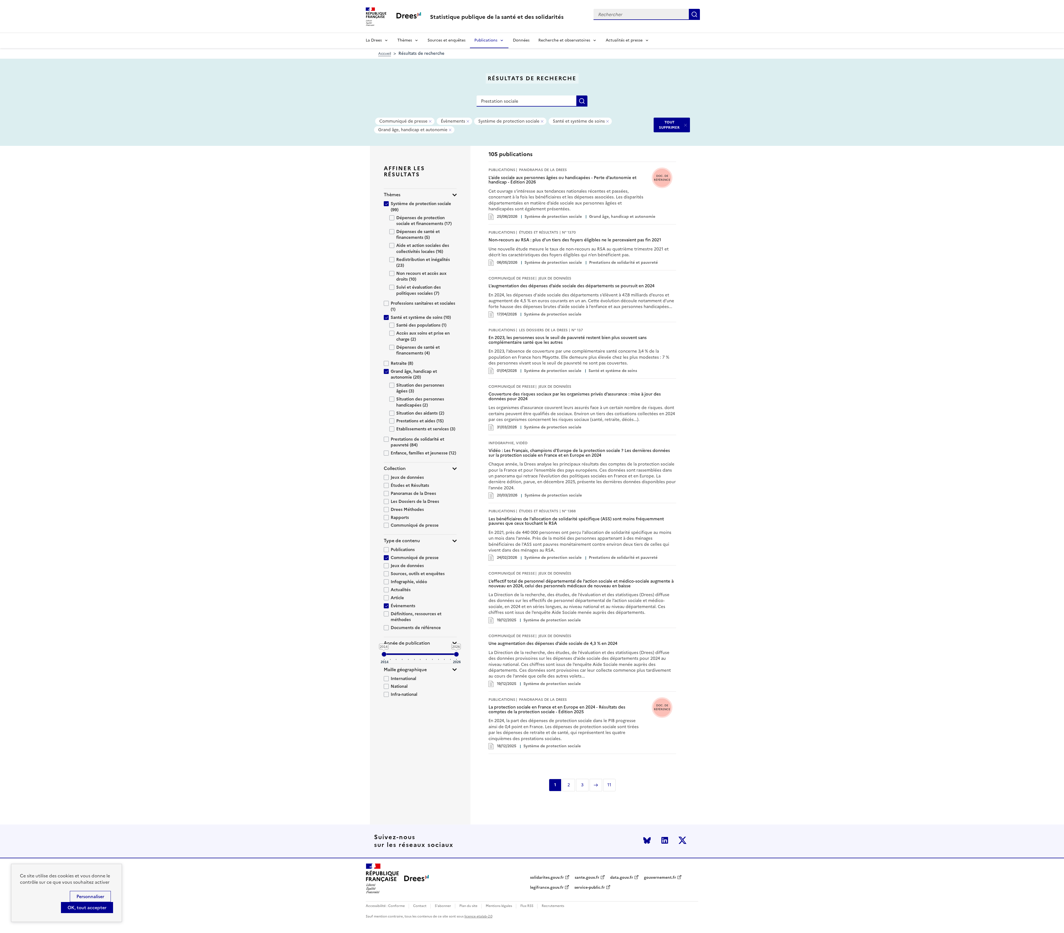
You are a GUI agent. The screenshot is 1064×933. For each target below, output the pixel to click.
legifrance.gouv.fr (547, 887)
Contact (419, 906)
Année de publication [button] (407, 643)
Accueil (384, 53)
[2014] (384, 654)
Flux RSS (526, 906)
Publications (485, 40)
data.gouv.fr (621, 877)
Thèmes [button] (392, 195)
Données (521, 40)
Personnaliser (90, 896)
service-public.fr (589, 887)
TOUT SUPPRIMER (669, 125)
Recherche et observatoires (564, 40)
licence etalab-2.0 (478, 916)
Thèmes (404, 40)
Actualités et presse (624, 40)
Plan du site (468, 906)
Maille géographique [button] (405, 669)
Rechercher (694, 14)
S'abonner (443, 906)
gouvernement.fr (660, 877)
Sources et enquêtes (447, 40)
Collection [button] (395, 468)
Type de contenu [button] (402, 540)
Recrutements (553, 906)
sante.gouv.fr (587, 877)
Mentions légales (499, 906)
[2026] (456, 654)
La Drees (374, 40)
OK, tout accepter (87, 907)
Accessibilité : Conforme (385, 906)
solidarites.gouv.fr (547, 877)
